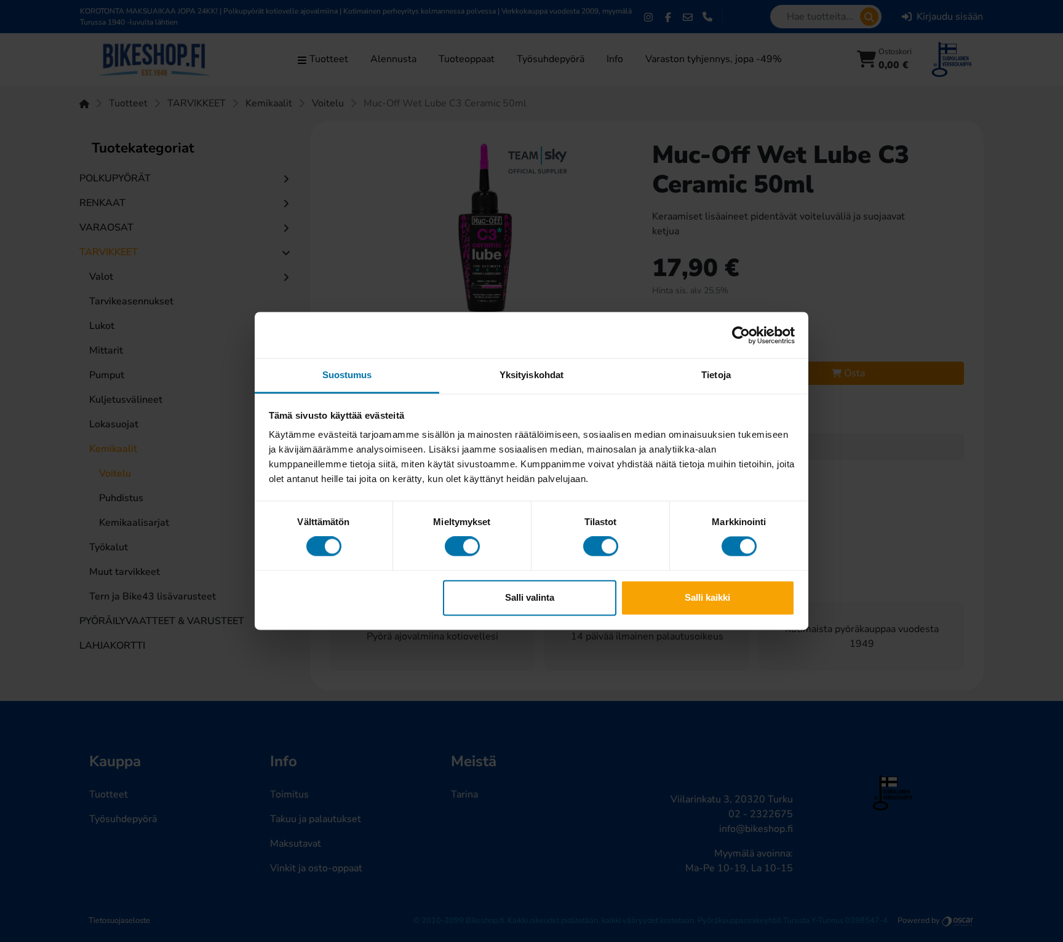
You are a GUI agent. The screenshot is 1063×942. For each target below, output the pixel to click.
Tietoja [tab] (716, 375)
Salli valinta (529, 597)
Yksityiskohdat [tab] (531, 375)
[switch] (462, 546)
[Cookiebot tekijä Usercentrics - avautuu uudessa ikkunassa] (741, 335)
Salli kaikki (707, 597)
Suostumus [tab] (347, 375)
